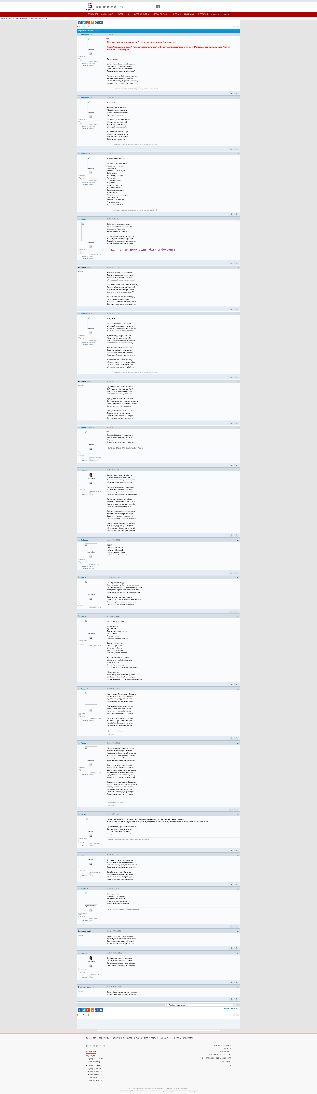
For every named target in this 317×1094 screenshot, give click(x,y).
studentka (85, 35)
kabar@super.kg (94, 1062)
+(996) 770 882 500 (95, 1069)
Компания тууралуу (222, 1045)
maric (83, 814)
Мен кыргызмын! (22, 18)
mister (84, 219)
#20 (238, 987)
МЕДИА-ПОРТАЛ (160, 14)
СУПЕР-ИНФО (123, 14)
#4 (238, 219)
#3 (238, 153)
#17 (238, 889)
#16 (238, 855)
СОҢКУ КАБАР (107, 14)
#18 (238, 931)
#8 (238, 428)
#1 (238, 35)
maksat (84, 470)
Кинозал (175, 14)
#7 (238, 381)
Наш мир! (111, 734)
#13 (238, 689)
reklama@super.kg (95, 1080)
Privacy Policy (224, 1061)
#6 (238, 314)
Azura (83, 689)
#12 (238, 616)
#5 (238, 267)
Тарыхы (227, 1048)
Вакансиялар (225, 1052)
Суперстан (203, 14)
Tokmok (84, 540)
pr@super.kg (92, 1077)
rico (83, 577)
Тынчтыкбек (86, 428)
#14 (238, 743)
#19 (238, 953)
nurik (83, 855)
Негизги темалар (7, 18)
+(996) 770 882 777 (95, 1071)
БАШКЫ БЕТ (93, 14)
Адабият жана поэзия (39, 18)
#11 (238, 577)
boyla (83, 889)
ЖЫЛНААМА (189, 14)
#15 (238, 814)
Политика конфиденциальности (216, 1058)
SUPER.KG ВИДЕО (141, 14)
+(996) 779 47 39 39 (95, 1059)
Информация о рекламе (220, 14)
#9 (238, 470)
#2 (238, 98)
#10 (238, 540)
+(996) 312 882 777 (95, 1074)
